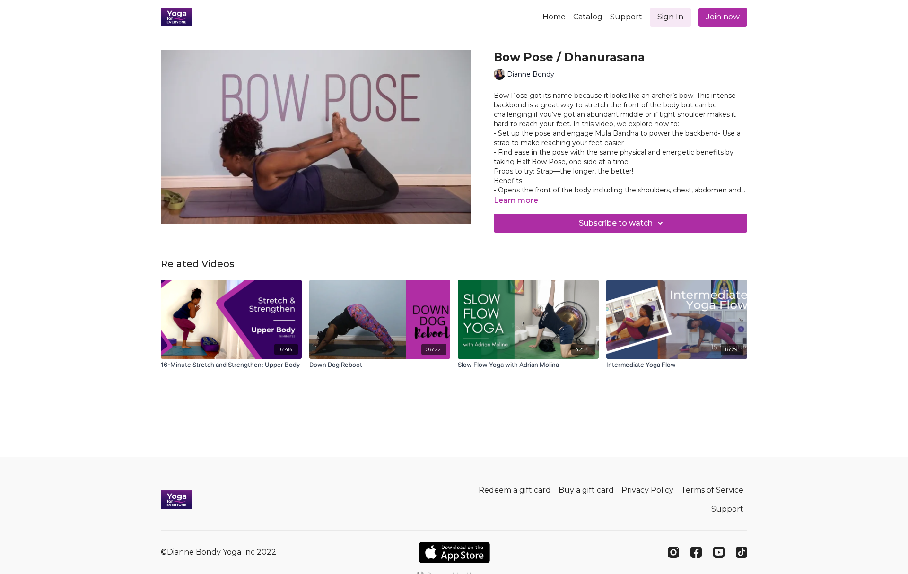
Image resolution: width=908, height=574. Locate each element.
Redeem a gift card (515, 490)
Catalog (587, 16)
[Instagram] (673, 552)
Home (554, 16)
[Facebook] (696, 552)
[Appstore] (454, 552)
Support (626, 16)
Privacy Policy (647, 490)
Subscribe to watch (616, 222)
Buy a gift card (586, 490)
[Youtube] (719, 552)
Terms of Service (712, 490)
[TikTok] (741, 552)
